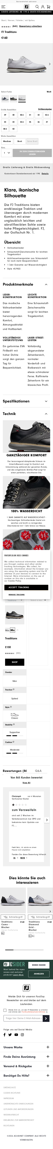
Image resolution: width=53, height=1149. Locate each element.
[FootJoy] (27, 7)
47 (47, 122)
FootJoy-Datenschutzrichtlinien (34, 1012)
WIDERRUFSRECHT (11, 1115)
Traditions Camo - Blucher (7, 924)
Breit (20, 141)
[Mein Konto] (43, 6)
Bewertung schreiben (30, 26)
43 (5, 122)
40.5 (22, 115)
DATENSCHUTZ (10, 1087)
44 (13, 122)
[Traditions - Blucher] (13, 913)
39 (5, 115)
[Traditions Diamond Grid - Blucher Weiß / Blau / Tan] (30, 936)
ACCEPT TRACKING (19, 587)
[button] (3, 6)
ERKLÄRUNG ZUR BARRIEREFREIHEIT (19, 1120)
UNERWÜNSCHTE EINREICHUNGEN (18, 1104)
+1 (17, 630)
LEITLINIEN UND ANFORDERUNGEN (18, 1109)
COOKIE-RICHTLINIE (12, 1093)
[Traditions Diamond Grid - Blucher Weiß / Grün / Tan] (33, 936)
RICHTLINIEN (9, 1125)
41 (30, 115)
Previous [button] (3, 64)
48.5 (5, 129)
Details (45, 174)
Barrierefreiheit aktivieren (26, 2)
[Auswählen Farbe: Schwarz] (13, 99)
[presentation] (15, 770)
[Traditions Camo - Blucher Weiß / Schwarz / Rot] (2, 933)
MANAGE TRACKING (17, 594)
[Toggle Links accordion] (26, 1047)
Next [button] (50, 64)
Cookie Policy (14, 581)
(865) (15, 26)
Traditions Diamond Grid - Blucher (34, 926)
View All (27, 783)
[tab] (48, 7)
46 (39, 122)
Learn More (18, 975)
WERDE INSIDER (39, 965)
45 (30, 122)
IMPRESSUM (9, 1098)
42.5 (47, 115)
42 (39, 115)
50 (13, 129)
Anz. (3, 147)
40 (13, 115)
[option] (26, 66)
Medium (7, 141)
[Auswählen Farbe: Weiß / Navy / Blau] (5, 99)
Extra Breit (32, 141)
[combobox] (38, 600)
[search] (37, 6)
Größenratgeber (45, 109)
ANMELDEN (39, 974)
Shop (15, 662)
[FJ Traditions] (26, 66)
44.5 (22, 122)
